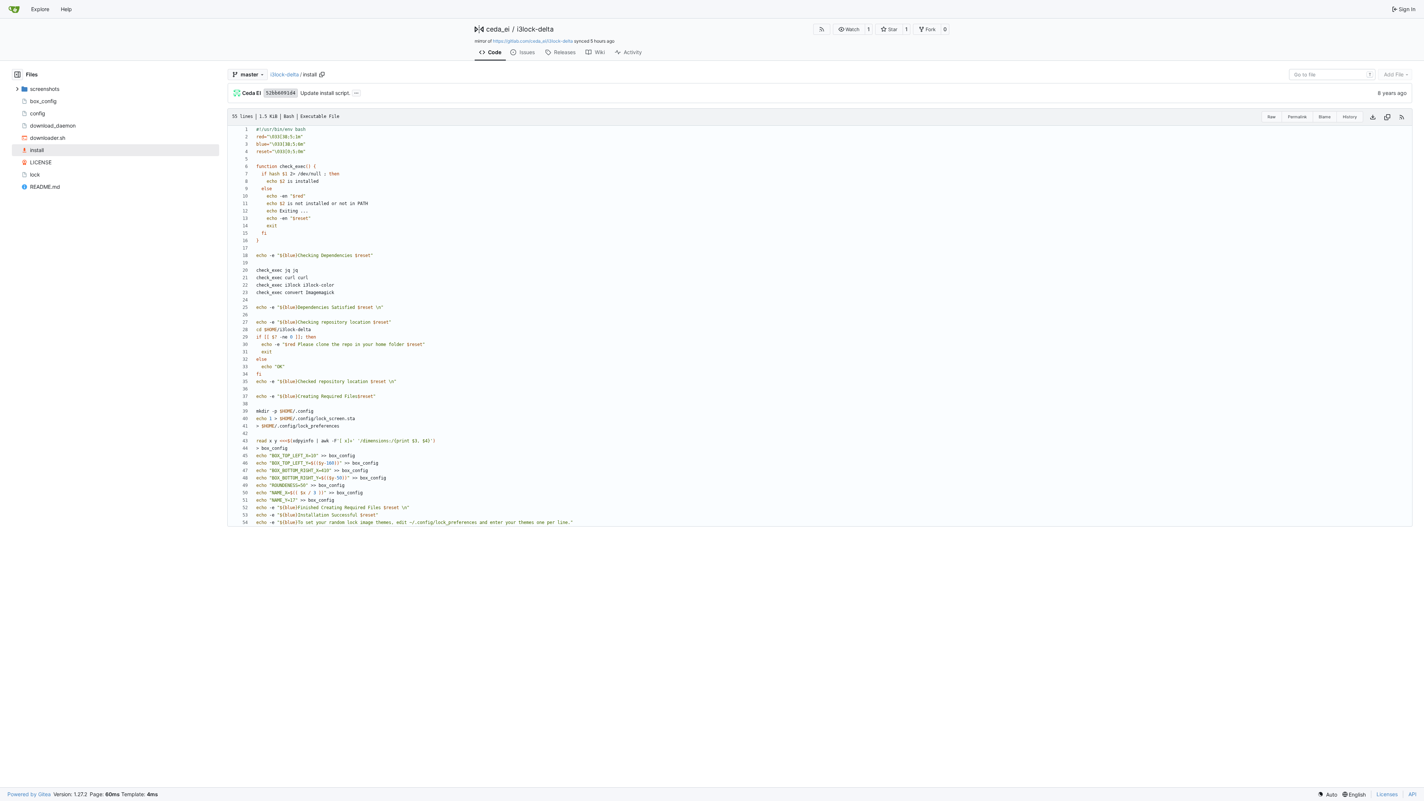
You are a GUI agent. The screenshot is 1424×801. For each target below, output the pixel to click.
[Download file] (1373, 117)
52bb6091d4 (281, 93)
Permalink (1297, 116)
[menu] (1327, 794)
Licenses (1387, 794)
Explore (40, 9)
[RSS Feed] (821, 29)
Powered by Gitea (29, 794)
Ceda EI (251, 93)
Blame (1325, 116)
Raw (1272, 116)
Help (66, 9)
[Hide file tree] (17, 74)
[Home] (14, 9)
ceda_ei (498, 29)
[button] (849, 29)
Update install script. (325, 93)
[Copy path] (321, 74)
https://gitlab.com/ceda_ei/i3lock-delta (533, 41)
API (1412, 794)
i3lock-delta (535, 29)
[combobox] (1332, 74)
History (1350, 116)
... (356, 92)
